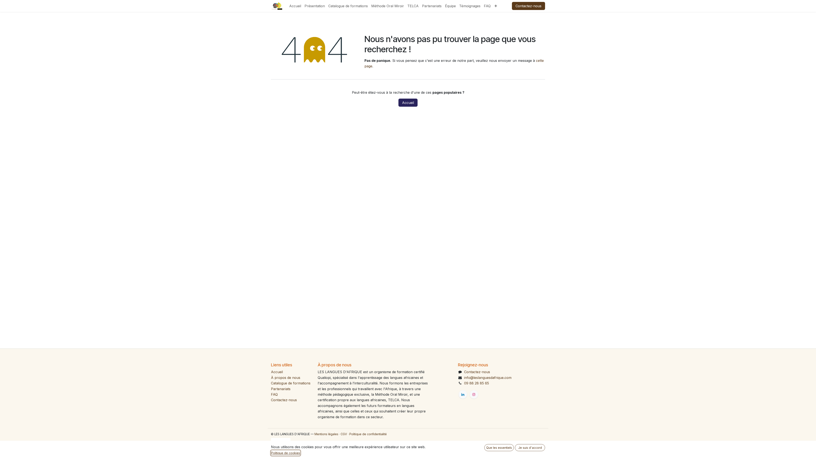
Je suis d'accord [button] (530, 447)
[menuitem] (295, 6)
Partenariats (280, 389)
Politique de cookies (285, 453)
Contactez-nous (528, 6)
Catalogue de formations (290, 383)
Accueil (408, 103)
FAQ (274, 394)
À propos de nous (285, 377)
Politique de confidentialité (368, 434)
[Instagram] (474, 394)
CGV (344, 434)
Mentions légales (326, 434)
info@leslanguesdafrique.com (487, 377)
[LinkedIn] (463, 394)
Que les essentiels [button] (499, 447)
